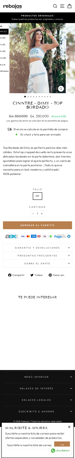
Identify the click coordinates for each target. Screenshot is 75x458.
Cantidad (37, 206)
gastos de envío (19, 120)
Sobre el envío (37, 263)
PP (37, 196)
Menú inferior (36, 376)
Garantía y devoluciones (37, 247)
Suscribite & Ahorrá (37, 411)
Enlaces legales (36, 399)
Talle (37, 189)
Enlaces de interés (37, 388)
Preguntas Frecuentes (37, 255)
